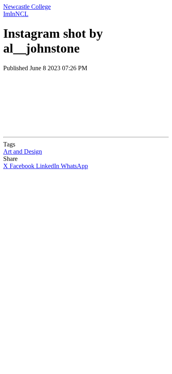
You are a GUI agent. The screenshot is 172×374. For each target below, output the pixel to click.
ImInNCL (15, 13)
